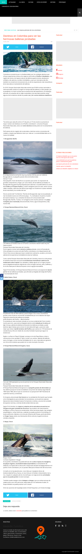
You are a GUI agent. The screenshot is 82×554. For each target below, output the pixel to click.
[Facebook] (1, 275)
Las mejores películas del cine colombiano (67, 164)
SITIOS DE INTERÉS (42, 2)
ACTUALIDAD (12, 2)
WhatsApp (60, 78)
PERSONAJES (62, 2)
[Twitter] (1, 278)
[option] (47, 30)
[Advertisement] (41, 20)
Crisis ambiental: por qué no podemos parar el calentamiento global (66, 160)
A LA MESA (22, 2)
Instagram (60, 74)
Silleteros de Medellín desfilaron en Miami (67, 168)
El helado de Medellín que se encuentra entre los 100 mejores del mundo (66, 156)
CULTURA (30, 2)
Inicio (3, 2)
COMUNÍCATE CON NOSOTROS (10, 6)
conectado (19, 510)
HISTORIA (52, 2)
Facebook (59, 70)
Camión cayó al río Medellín (25, 30)
